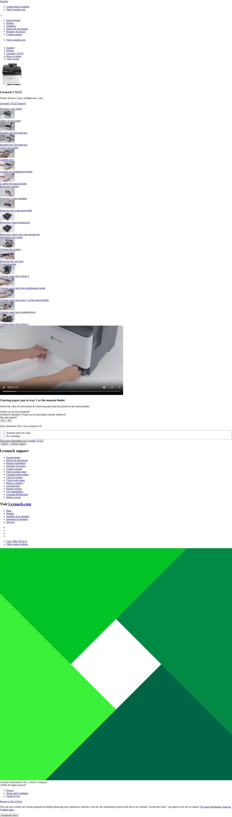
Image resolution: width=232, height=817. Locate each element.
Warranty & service (16, 466)
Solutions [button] (11, 26)
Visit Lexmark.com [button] (15, 9)
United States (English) (17, 6)
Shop (9, 510)
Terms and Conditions (17, 793)
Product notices (14, 488)
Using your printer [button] (9, 147)
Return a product (14, 483)
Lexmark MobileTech (17, 494)
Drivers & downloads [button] (17, 28)
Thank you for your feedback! (15, 411)
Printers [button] (10, 23)
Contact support (18, 444)
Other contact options (17, 544)
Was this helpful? (8, 417)
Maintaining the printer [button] (11, 237)
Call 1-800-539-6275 (16, 541)
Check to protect (14, 477)
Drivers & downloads (17, 460)
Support (10, 47)
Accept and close (9, 815)
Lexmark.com (19, 504)
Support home (13, 457)
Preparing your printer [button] (11, 108)
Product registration (16, 463)
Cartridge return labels (17, 474)
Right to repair (13, 497)
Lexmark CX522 (14, 53)
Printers (10, 50)
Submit (4, 444)
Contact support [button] (14, 34)
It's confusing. (13, 436)
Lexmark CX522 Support (13, 103)
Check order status (15, 480)
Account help (13, 486)
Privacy (10, 790)
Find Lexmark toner (16, 471)
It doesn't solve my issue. (18, 433)
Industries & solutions (17, 519)
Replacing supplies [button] (9, 186)
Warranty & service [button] (16, 31)
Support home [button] (13, 20)
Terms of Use (13, 796)
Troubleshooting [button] (8, 264)
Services (10, 522)
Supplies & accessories (17, 516)
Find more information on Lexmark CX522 (21, 440)
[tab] (116, 108)
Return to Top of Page (11, 801)
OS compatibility (14, 491)
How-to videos (13, 56)
